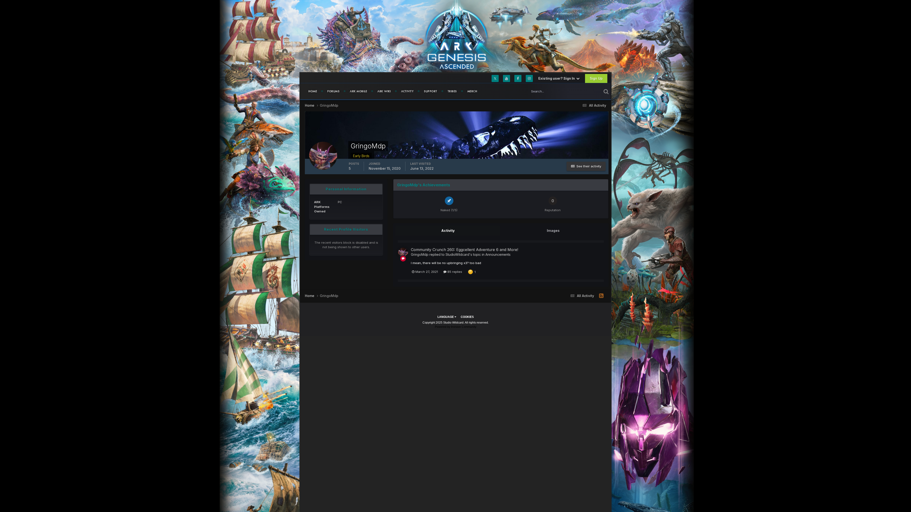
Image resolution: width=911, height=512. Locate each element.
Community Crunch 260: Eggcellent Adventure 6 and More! (464, 249)
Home (312, 91)
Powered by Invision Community (455, 327)
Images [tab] (553, 231)
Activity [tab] (448, 231)
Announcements (498, 254)
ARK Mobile (358, 91)
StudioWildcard (457, 254)
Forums (333, 91)
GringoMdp (419, 254)
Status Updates (584, 91)
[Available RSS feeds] (601, 296)
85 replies (454, 272)
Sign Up (596, 78)
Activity (407, 91)
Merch (472, 91)
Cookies (467, 317)
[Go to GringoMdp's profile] (403, 252)
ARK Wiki (384, 91)
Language (446, 317)
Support (430, 91)
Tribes (452, 91)
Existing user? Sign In (557, 78)
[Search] (606, 91)
